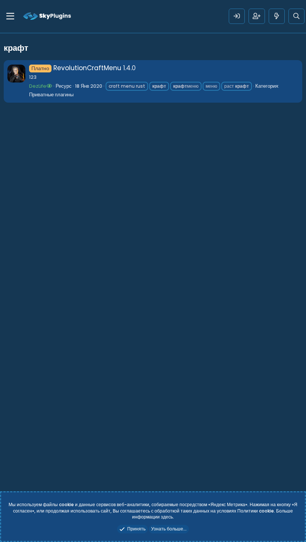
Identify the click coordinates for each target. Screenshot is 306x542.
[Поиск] (296, 16)
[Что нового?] (277, 16)
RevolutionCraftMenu (76, 67)
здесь (167, 517)
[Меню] (10, 16)
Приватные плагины (51, 94)
